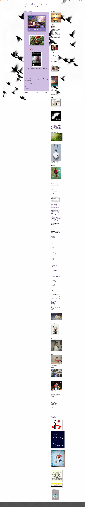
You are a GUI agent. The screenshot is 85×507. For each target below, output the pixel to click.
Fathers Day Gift (54, 265)
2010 (52, 285)
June (53, 260)
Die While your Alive (54, 275)
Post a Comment (28, 88)
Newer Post (26, 92)
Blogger (55, 505)
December (54, 253)
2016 (52, 247)
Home (37, 92)
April (53, 279)
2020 (52, 242)
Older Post (47, 92)
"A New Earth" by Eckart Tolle (55, 220)
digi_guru (49, 505)
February (54, 281)
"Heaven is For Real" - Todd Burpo (55, 209)
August (53, 258)
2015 (52, 248)
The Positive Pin (53, 300)
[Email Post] (33, 83)
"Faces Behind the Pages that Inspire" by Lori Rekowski (55, 204)
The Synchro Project (53, 301)
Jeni (54, 126)
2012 (52, 252)
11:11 (51, 125)
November (54, 254)
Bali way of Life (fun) (53, 303)
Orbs (56, 126)
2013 (52, 251)
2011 (52, 284)
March (53, 280)
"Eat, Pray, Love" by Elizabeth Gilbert (56, 218)
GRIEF (53, 271)
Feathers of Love (54, 270)
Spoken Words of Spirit (54, 297)
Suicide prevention (53, 237)
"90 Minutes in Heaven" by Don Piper (55, 210)
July (53, 259)
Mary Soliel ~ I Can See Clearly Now (55, 293)
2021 (52, 241)
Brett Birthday (54, 264)
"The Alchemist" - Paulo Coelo (55, 217)
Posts (53, 183)
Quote (54, 127)
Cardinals (59, 125)
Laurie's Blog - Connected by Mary (55, 296)
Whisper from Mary (54, 261)
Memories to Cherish (35, 4)
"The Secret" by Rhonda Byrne (55, 219)
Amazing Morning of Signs (32, 13)
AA (51, 235)
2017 (52, 246)
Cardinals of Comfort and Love (56, 276)
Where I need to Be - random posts (55, 307)
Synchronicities (57, 128)
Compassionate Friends (54, 227)
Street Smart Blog (53, 304)
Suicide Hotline (53, 236)
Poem (60, 126)
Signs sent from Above (55, 272)
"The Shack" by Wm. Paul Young (55, 211)
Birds (54, 125)
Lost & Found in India (53, 302)
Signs (59, 127)
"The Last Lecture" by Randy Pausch (55, 216)
